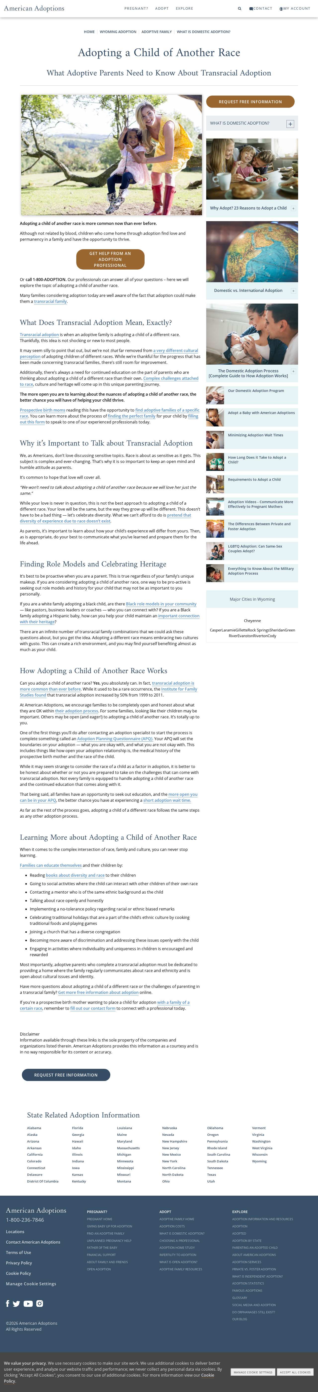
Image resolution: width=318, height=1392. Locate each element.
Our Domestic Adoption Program (256, 390)
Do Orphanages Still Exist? (253, 1312)
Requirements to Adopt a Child (254, 479)
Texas (211, 1174)
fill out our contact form (93, 1008)
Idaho (76, 1148)
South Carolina (218, 1154)
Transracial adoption (39, 334)
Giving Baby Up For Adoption (109, 1226)
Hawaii (77, 1141)
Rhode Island (217, 1148)
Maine (122, 1134)
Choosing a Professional (179, 1241)
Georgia (78, 1134)
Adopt (162, 8)
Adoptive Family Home (176, 1219)
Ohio (166, 1181)
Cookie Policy (18, 1273)
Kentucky (79, 1181)
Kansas (77, 1174)
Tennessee (215, 1168)
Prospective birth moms (42, 410)
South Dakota (217, 1161)
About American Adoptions (254, 1255)
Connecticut (36, 1168)
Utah (211, 1181)
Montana (124, 1181)
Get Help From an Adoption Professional (110, 259)
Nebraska (169, 1128)
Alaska (32, 1134)
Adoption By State (247, 1241)
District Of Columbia (43, 1181)
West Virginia (262, 1148)
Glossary (239, 1298)
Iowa (76, 1168)
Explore (185, 8)
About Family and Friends (107, 1262)
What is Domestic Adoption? (203, 31)
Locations (15, 1231)
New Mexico (171, 1154)
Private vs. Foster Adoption (254, 1269)
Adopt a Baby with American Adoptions (261, 412)
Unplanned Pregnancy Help (109, 1241)
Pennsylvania (217, 1141)
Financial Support (101, 1255)
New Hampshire (174, 1141)
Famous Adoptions (247, 1290)
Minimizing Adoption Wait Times (255, 435)
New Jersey (170, 1148)
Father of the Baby (102, 1248)
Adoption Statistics (248, 1283)
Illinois (77, 1154)
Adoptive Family (157, 31)
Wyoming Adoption (118, 31)
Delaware (34, 1174)
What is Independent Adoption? (257, 1276)
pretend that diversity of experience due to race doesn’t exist (105, 518)
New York (169, 1161)
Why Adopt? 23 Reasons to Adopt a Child (248, 208)
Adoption (239, 1226)
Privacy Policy (19, 1263)
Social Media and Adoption (254, 1305)
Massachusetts (128, 1148)
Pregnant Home (99, 1219)
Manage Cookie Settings (31, 1284)
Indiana (78, 1161)
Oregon (213, 1134)
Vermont (259, 1128)
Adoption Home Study (177, 1248)
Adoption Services (246, 1262)
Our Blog (239, 1319)
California (35, 1154)
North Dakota (173, 1174)
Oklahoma (215, 1128)
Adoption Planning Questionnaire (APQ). (115, 738)
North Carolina (174, 1168)
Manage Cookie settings (253, 1372)
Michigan (124, 1154)
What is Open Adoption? (178, 1262)
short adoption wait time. (167, 800)
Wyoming (259, 1161)
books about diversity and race (75, 875)
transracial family (50, 301)
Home (89, 31)
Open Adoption (99, 1269)
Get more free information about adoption (98, 992)
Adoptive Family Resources (180, 1269)
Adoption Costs (172, 1226)
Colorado (34, 1161)
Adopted (239, 1233)
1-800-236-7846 (25, 1219)
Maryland (124, 1141)
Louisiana (124, 1128)
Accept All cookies (295, 1372)
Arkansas (34, 1148)
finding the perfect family (132, 416)
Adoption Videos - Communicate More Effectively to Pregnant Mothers (260, 504)
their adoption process (76, 711)
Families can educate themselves (51, 865)
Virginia (258, 1134)
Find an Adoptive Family (105, 1233)
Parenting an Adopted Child (255, 1248)
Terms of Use (18, 1252)
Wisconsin (260, 1154)
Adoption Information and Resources (262, 1219)
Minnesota (125, 1161)
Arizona (33, 1141)
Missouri (123, 1174)
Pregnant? (136, 8)
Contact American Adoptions (33, 1242)
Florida (77, 1128)
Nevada (168, 1134)
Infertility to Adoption (177, 1255)
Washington (261, 1141)
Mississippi (125, 1168)
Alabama (34, 1128)
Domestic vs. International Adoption (248, 290)
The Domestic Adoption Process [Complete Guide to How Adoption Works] (248, 373)
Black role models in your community (161, 604)
